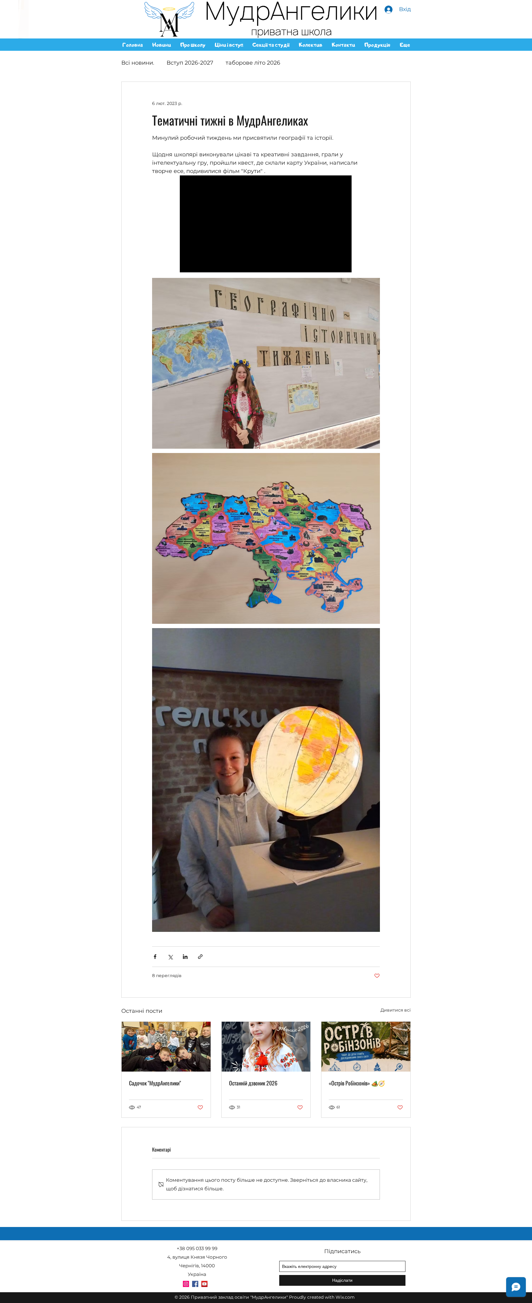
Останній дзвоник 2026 (253, 1083)
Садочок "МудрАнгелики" (155, 1083)
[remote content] (266, 224)
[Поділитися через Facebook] (155, 957)
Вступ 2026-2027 (190, 62)
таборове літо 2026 (253, 62)
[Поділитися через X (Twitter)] (170, 957)
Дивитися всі (396, 1010)
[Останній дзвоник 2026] (266, 1047)
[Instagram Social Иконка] (186, 1284)
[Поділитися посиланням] (200, 957)
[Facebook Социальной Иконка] (195, 1284)
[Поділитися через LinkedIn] (185, 957)
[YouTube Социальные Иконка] (204, 1284)
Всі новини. (137, 62)
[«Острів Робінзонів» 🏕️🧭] (365, 1047)
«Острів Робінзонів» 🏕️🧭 (357, 1083)
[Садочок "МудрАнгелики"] (166, 1047)
